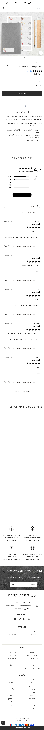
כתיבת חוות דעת (22, 195)
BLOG (11, 665)
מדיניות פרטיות (11, 655)
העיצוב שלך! (32, 631)
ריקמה (33, 705)
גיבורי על (11, 686)
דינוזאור (32, 696)
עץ (11, 705)
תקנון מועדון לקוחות (11, 662)
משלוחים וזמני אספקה (33, 659)
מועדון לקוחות (32, 662)
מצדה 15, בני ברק (20, 602)
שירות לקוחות (11, 652)
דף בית (40, 62)
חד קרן (32, 692)
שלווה (33, 683)
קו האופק (11, 699)
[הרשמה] (13, 584)
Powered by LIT (22, 721)
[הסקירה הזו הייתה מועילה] (10, 246)
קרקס (11, 679)
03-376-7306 (20, 609)
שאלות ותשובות (11, 659)
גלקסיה (11, 689)
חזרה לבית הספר (32, 641)
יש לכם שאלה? (20, 112)
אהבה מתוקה (32, 686)
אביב (32, 679)
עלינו (32, 665)
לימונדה (11, 683)
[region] (22, 176)
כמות (40, 81)
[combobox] (22, 8)
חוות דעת (20, 106)
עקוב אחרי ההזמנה (32, 655)
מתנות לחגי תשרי (11, 638)
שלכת (11, 702)
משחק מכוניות (11, 696)
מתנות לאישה (32, 635)
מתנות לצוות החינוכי (32, 638)
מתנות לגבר (11, 631)
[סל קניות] (3, 3)
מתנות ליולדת (11, 635)
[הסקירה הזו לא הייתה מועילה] (6, 246)
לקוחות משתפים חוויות (32, 668)
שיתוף (20, 99)
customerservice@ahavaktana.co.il (20, 605)
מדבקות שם (11, 641)
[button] (22, 728)
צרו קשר (32, 652)
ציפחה (33, 689)
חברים (11, 692)
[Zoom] (41, 53)
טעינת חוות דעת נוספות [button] (22, 391)
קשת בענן (33, 702)
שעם (32, 708)
